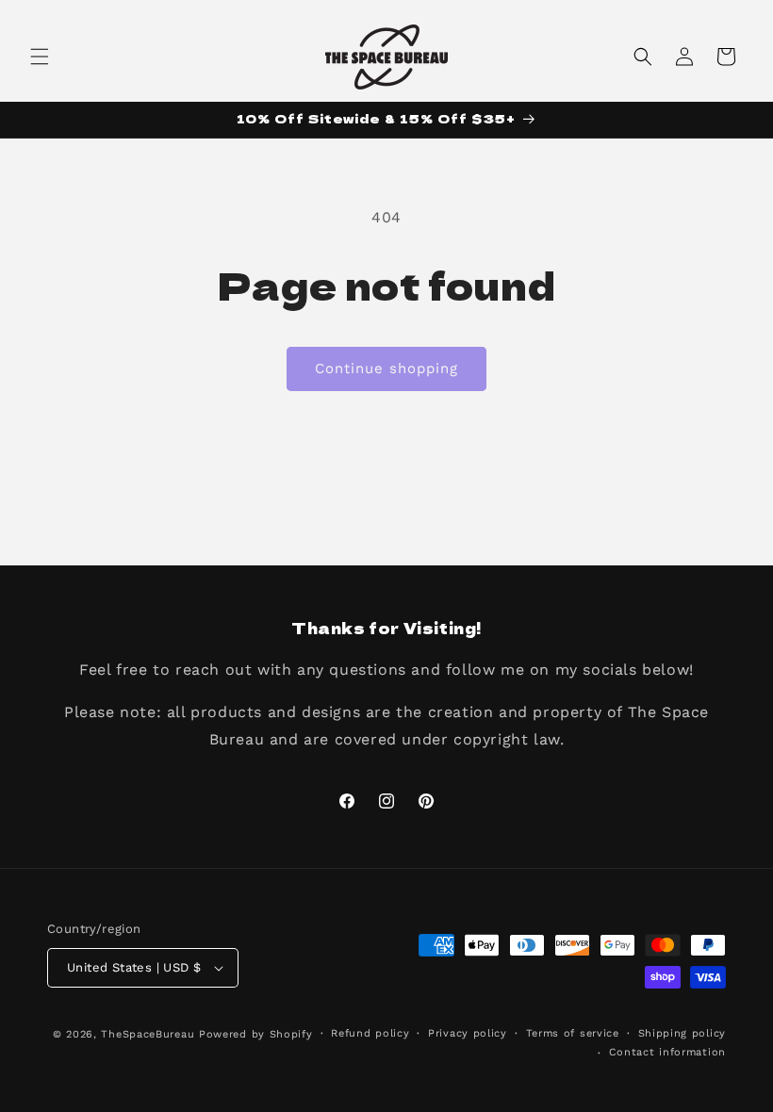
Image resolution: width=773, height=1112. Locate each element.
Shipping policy (682, 1033)
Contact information (667, 1052)
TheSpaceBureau (147, 1034)
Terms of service (572, 1033)
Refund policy (370, 1033)
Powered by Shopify (256, 1034)
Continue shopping (386, 368)
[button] (39, 56)
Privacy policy (467, 1033)
